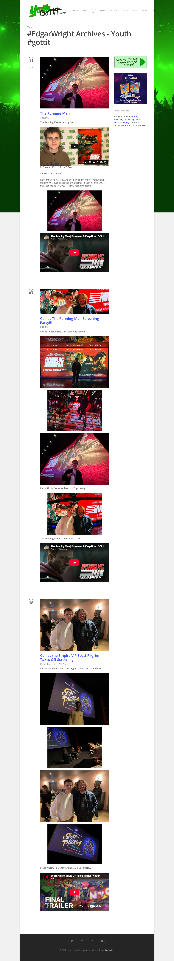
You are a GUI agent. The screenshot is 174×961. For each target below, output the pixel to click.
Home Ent (94, 10)
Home (75, 10)
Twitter (118, 119)
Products (113, 10)
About (144, 10)
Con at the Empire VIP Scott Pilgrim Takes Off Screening (69, 657)
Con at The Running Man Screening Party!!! (69, 320)
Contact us (109, 950)
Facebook (132, 116)
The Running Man (55, 113)
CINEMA (44, 117)
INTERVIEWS (59, 663)
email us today (121, 122)
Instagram (133, 119)
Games (136, 10)
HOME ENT (46, 663)
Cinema (85, 10)
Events (103, 10)
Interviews (124, 10)
